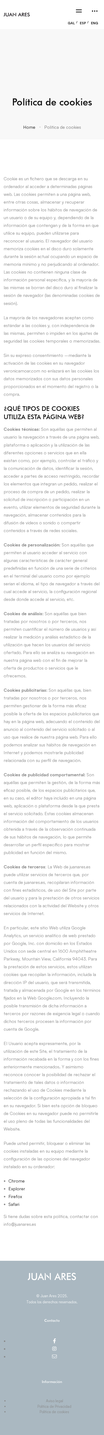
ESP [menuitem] (83, 23)
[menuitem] (73, 21)
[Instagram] (54, 1349)
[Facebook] (54, 1341)
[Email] (54, 1356)
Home (29, 127)
